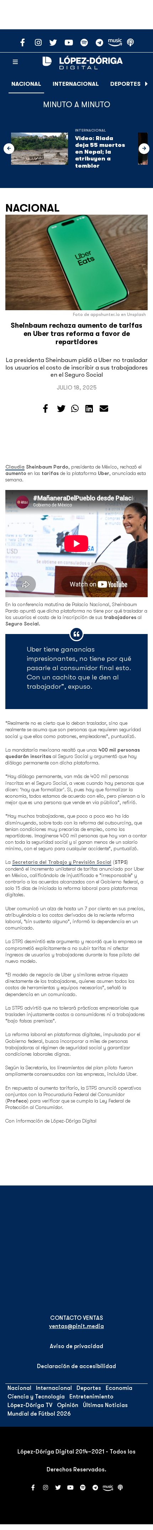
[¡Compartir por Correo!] (104, 409)
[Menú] (15, 62)
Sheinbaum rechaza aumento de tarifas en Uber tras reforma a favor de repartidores (76, 334)
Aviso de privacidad (76, 1346)
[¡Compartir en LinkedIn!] (89, 409)
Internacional (76, 84)
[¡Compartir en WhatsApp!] (75, 409)
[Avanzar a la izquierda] (9, 148)
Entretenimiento (91, 1396)
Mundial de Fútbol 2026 (39, 1414)
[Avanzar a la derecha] (146, 84)
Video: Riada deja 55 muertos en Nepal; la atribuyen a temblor (100, 152)
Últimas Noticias (105, 1405)
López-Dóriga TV (29, 1405)
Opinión (67, 1405)
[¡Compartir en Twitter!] (61, 409)
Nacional (26, 84)
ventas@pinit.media (76, 1326)
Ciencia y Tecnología (36, 1396)
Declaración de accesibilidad (76, 1366)
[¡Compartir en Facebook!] (45, 409)
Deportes (125, 84)
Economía (119, 1388)
